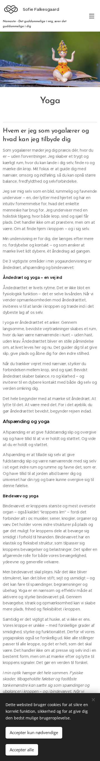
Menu (91, 15)
